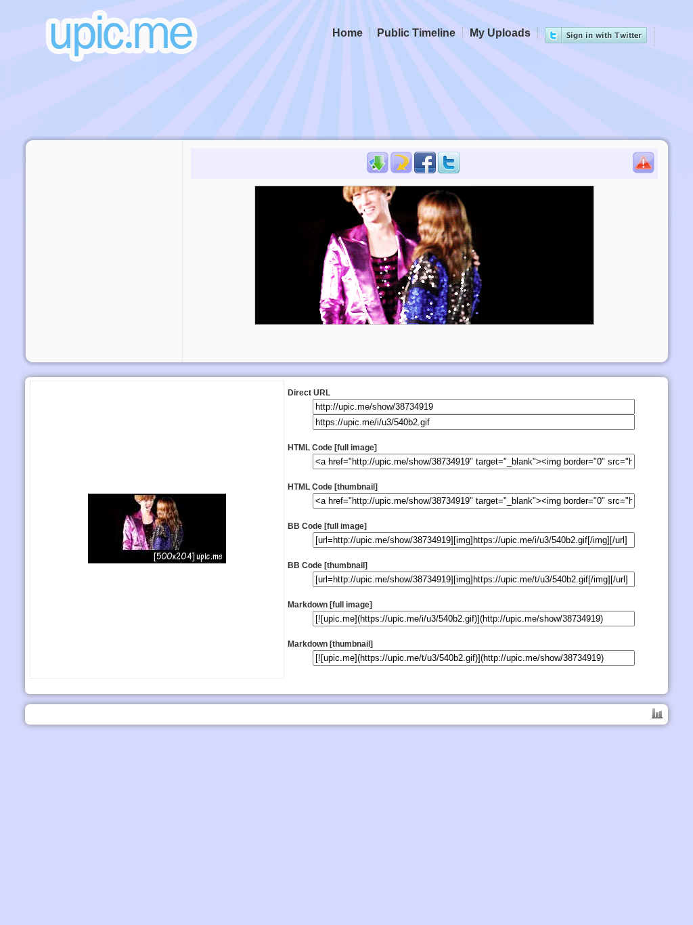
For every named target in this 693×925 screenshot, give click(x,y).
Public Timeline (416, 33)
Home (347, 33)
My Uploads (500, 33)
